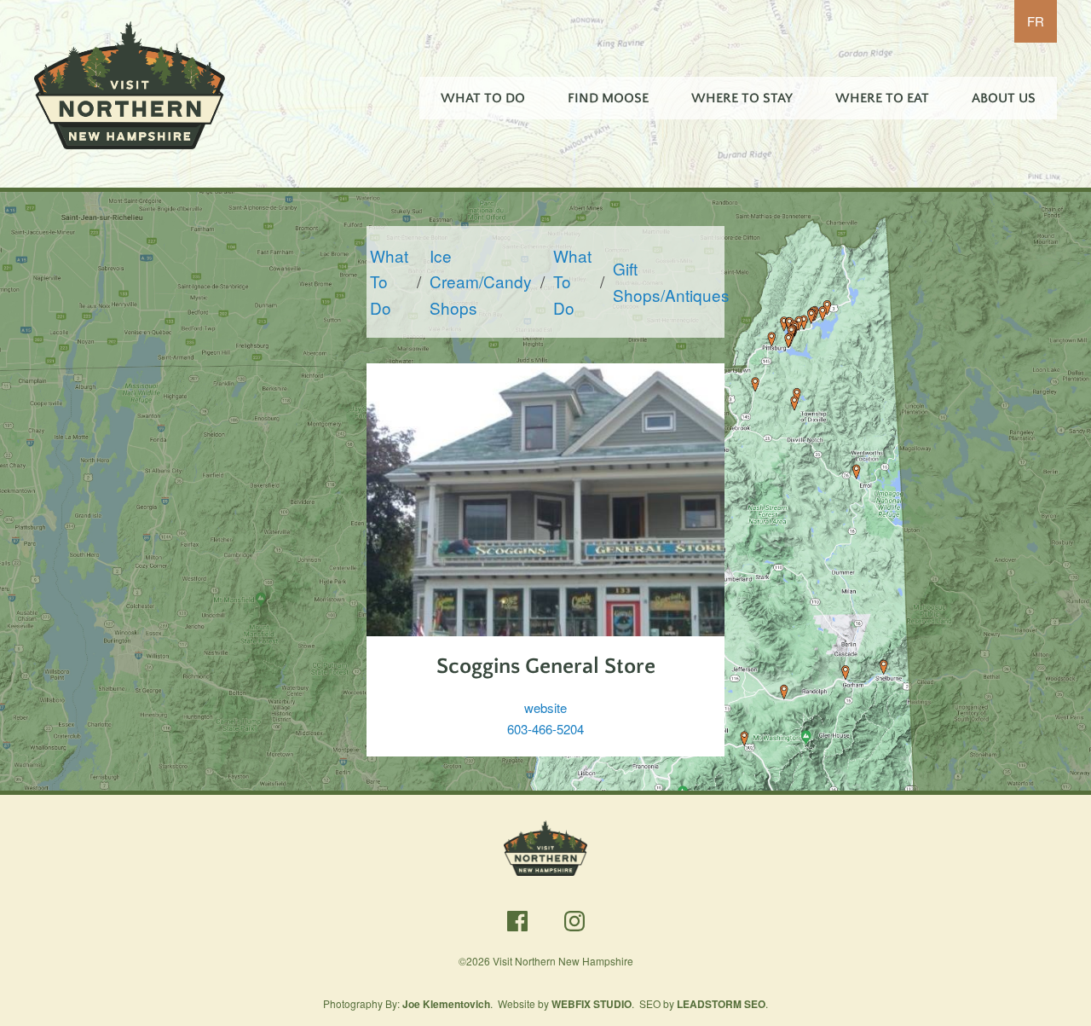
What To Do (483, 98)
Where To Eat (882, 98)
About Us (1004, 98)
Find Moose (608, 98)
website (545, 707)
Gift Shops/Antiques (671, 281)
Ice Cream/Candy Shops (481, 281)
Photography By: (406, 1003)
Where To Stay (742, 98)
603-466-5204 (545, 729)
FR (1035, 21)
